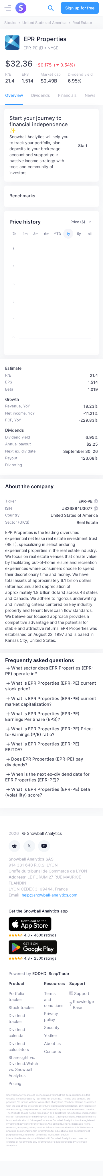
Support (81, 993)
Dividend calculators (19, 1046)
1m (25, 234)
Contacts (52, 1051)
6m (46, 234)
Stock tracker (21, 1007)
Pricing (15, 1083)
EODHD (39, 973)
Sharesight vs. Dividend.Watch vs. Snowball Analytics (23, 1066)
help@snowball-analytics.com (49, 894)
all (90, 234)
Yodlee (50, 1035)
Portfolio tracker (16, 996)
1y (68, 234)
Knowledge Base (83, 1004)
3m (36, 234)
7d (15, 234)
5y (79, 234)
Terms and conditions (53, 999)
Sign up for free (79, 7)
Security (52, 1027)
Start (82, 145)
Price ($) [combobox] (77, 222)
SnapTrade (59, 973)
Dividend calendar (17, 1032)
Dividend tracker (17, 1018)
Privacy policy (51, 1016)
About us (52, 1043)
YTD (57, 234)
